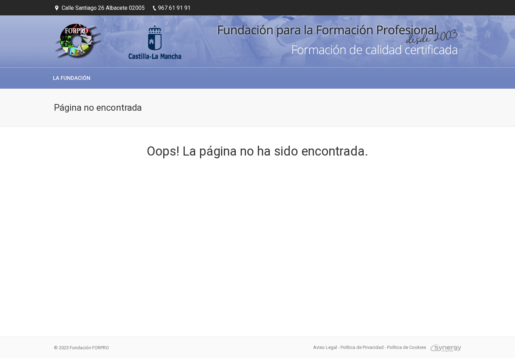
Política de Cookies (406, 347)
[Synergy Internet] (444, 347)
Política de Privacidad (362, 347)
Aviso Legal (325, 347)
